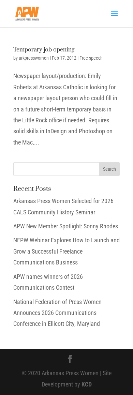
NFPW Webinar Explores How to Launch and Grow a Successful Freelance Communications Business (66, 251)
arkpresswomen (34, 58)
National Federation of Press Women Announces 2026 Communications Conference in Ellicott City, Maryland (57, 313)
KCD (87, 384)
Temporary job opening (44, 50)
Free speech (91, 58)
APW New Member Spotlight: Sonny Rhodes (65, 226)
